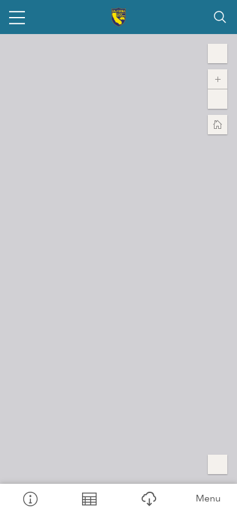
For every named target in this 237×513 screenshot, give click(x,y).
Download (148, 498)
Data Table (89, 498)
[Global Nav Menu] (17, 17)
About (30, 498)
